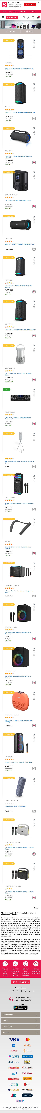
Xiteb (30, 1109)
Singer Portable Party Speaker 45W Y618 (18, 762)
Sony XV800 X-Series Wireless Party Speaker (20, 112)
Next (36, 908)
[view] (34, 46)
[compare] (34, 43)
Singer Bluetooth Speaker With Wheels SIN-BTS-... (19, 503)
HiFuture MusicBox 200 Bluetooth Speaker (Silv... (19, 848)
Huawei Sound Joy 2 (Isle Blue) (15, 806)
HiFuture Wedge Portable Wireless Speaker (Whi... (19, 462)
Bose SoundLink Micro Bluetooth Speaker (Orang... (19, 721)
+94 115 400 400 (12, 11)
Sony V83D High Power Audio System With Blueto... (19, 69)
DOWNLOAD (30, 4)
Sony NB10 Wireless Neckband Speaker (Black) (18, 547)
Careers (23, 11)
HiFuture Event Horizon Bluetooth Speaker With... (19, 591)
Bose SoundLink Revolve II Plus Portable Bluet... (18, 374)
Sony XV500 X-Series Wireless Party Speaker (20, 329)
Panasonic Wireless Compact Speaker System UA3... (18, 418)
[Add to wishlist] (34, 41)
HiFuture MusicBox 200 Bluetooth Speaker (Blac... (19, 892)
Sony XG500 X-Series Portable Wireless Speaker (18, 156)
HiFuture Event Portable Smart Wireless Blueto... (18, 633)
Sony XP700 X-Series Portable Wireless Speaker (18, 286)
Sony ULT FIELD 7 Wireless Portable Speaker (19, 244)
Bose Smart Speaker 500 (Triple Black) (18, 200)
